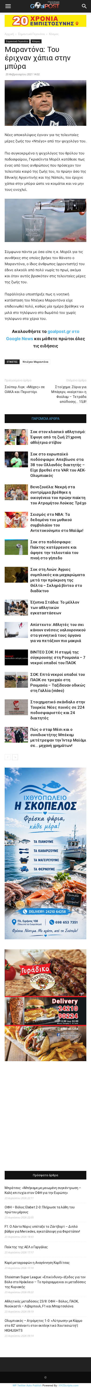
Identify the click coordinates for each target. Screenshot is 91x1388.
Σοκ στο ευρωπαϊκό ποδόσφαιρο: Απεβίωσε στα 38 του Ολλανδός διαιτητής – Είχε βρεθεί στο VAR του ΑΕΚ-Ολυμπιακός (58, 465)
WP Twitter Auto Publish (27, 1385)
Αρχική (9, 34)
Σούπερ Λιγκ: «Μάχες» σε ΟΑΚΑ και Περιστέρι (25, 389)
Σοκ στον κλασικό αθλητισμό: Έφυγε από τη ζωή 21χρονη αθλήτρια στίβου (58, 437)
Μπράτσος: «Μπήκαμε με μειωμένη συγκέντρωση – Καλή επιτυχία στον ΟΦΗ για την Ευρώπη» (43, 1190)
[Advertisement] (45, 1116)
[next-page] (15, 757)
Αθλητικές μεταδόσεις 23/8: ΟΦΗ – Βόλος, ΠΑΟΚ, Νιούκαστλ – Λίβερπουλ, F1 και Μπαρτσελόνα (42, 1303)
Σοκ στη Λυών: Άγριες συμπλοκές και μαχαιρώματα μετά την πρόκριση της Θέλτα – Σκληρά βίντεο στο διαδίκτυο (57, 580)
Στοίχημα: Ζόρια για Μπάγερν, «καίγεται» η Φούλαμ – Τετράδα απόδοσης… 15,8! (68, 394)
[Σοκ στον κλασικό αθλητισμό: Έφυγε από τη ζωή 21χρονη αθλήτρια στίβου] (16, 437)
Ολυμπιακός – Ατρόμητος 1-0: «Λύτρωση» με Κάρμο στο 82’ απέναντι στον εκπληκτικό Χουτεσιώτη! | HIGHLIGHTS (43, 1325)
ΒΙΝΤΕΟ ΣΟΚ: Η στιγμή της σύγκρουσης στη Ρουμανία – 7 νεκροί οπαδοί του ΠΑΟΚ (57, 657)
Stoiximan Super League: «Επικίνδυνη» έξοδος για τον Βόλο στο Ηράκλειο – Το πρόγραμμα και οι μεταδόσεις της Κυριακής (45, 1282)
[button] (7, 6)
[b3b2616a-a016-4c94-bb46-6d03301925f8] (45, 245)
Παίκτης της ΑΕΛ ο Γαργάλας (26, 1247)
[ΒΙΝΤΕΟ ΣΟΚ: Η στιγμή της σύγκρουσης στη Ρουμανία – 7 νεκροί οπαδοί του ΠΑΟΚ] (16, 658)
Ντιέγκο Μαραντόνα (35, 361)
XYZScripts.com (69, 1385)
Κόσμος (54, 34)
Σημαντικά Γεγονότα (31, 34)
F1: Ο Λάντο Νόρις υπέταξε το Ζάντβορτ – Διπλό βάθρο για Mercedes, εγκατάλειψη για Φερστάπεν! (42, 1229)
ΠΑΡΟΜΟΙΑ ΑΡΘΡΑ (46, 418)
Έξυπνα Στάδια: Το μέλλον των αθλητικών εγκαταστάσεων (54, 607)
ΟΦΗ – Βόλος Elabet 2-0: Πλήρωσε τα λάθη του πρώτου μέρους (40, 1209)
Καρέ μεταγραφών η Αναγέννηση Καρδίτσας (37, 1263)
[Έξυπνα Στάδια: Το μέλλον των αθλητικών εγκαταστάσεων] (16, 608)
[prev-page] (7, 757)
